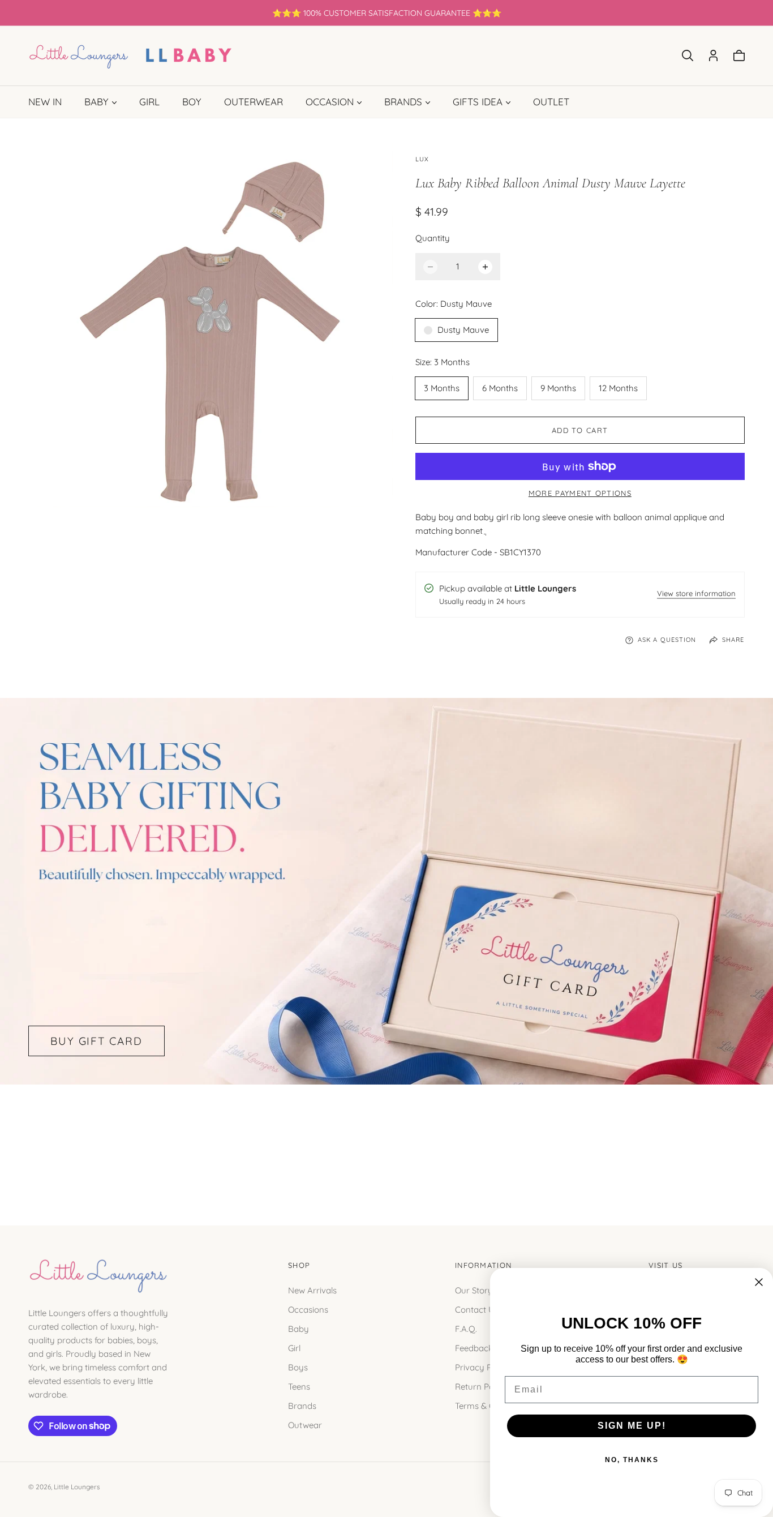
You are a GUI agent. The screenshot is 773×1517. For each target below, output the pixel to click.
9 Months (558, 388)
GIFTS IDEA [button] (478, 102)
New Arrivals (312, 1289)
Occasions (308, 1309)
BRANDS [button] (403, 102)
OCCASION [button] (330, 102)
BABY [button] (96, 102)
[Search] (687, 55)
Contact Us (477, 1309)
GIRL (149, 102)
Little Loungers (77, 1486)
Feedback (474, 1347)
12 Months (618, 388)
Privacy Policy (482, 1366)
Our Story (474, 1289)
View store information (696, 594)
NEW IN (45, 102)
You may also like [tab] (386, 1142)
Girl (294, 1347)
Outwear (305, 1424)
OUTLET (551, 102)
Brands (302, 1405)
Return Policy (481, 1386)
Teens (299, 1386)
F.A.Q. (466, 1328)
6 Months (500, 388)
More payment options (580, 493)
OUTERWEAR (253, 102)
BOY (191, 102)
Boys (298, 1366)
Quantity (432, 238)
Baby (298, 1328)
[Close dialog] (758, 1282)
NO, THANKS (632, 1460)
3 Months (441, 388)
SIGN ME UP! (632, 1425)
